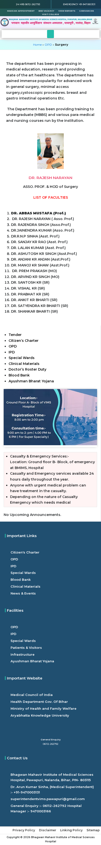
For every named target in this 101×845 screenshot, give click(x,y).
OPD (48, 44)
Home (37, 44)
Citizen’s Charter (23, 340)
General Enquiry (51, 739)
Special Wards (22, 358)
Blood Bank (19, 375)
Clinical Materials (24, 363)
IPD (12, 352)
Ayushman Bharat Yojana (32, 381)
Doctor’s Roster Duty (27, 369)
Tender (15, 334)
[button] (50, 34)
